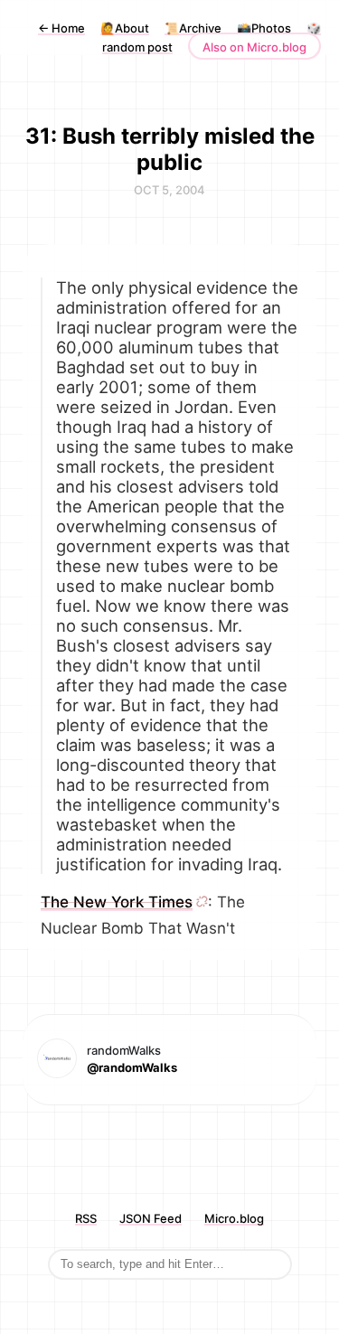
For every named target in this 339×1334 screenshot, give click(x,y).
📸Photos (264, 28)
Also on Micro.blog (254, 47)
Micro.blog (234, 1218)
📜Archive (193, 28)
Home (61, 28)
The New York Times (117, 902)
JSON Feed (150, 1218)
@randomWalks (132, 1067)
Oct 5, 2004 (169, 190)
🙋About (124, 28)
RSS (86, 1218)
